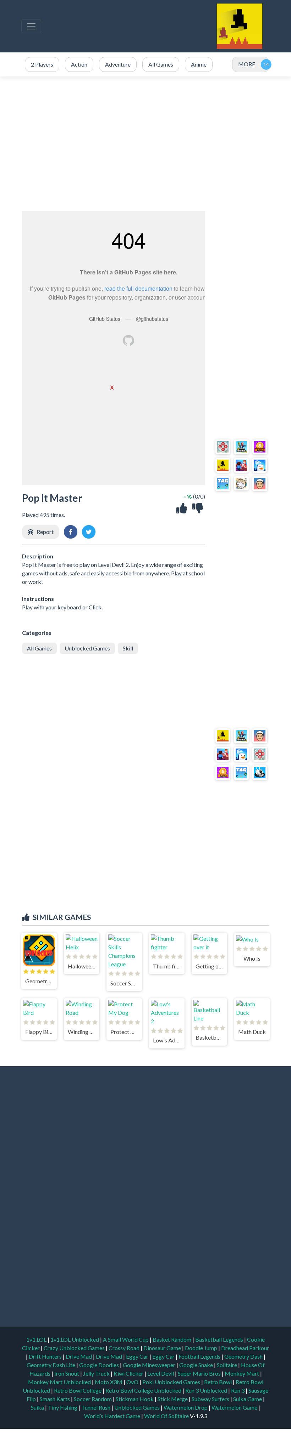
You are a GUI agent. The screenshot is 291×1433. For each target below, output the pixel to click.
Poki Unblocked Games (171, 1381)
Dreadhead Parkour (245, 1347)
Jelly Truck (97, 1373)
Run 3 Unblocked (206, 1390)
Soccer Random (93, 1398)
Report (45, 531)
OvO (132, 1381)
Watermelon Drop (186, 1407)
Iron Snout (67, 1373)
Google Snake (196, 1364)
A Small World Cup (126, 1339)
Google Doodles (99, 1364)
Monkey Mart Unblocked (60, 1381)
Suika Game (248, 1398)
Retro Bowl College (78, 1390)
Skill (128, 648)
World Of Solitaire (167, 1415)
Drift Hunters (46, 1356)
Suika (38, 1407)
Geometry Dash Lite (51, 1364)
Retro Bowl (218, 1381)
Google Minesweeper (149, 1364)
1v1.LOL (37, 1339)
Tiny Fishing (63, 1407)
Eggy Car (137, 1356)
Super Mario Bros (200, 1373)
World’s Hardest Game (112, 1415)
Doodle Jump (201, 1347)
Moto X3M (109, 1381)
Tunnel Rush (96, 1407)
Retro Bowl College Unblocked (143, 1390)
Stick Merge (173, 1398)
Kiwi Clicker (129, 1373)
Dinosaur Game (162, 1347)
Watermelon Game (234, 1407)
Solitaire (227, 1364)
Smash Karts (55, 1398)
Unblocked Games (87, 648)
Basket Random (172, 1339)
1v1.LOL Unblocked (75, 1339)
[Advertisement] (145, 143)
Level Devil (161, 1373)
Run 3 (238, 1390)
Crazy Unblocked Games (75, 1347)
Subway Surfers (211, 1398)
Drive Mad (79, 1356)
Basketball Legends (219, 1339)
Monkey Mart (242, 1373)
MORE (246, 64)
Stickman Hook (135, 1398)
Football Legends (200, 1356)
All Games (39, 648)
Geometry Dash (244, 1356)
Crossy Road (125, 1347)
